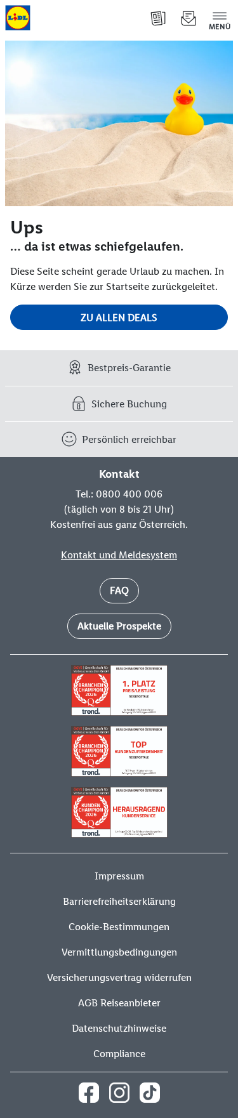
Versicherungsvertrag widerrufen (119, 977)
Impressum (119, 876)
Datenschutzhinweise (119, 1028)
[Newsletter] (188, 18)
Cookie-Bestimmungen (119, 927)
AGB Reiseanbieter (119, 1003)
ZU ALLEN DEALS (119, 318)
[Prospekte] (158, 18)
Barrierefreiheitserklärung (119, 901)
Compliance (119, 1054)
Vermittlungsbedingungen (119, 952)
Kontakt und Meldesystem (119, 555)
